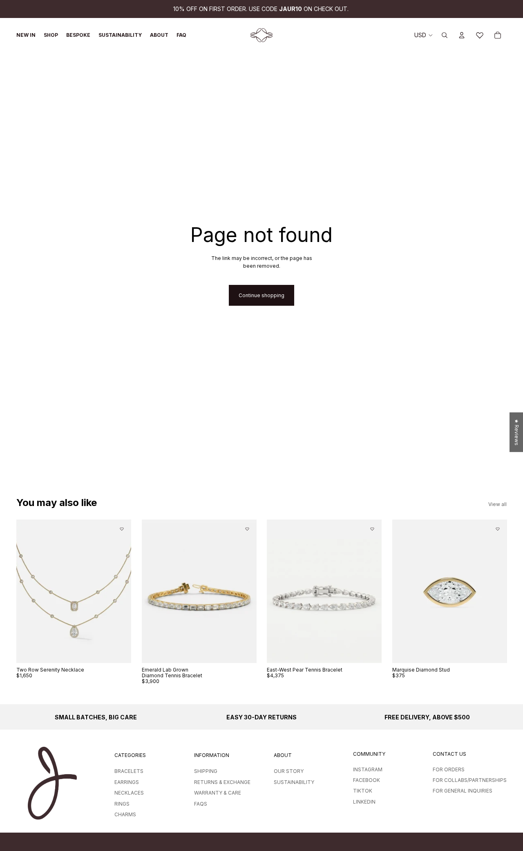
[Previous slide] (28, 591)
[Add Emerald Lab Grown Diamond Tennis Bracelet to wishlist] (246, 529)
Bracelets (128, 771)
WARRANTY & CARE (217, 793)
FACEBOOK (366, 780)
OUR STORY (289, 771)
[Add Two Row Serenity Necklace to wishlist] (121, 529)
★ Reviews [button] (517, 432)
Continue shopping (261, 295)
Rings (122, 804)
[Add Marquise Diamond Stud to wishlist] (497, 529)
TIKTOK (362, 791)
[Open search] (445, 35)
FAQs (200, 804)
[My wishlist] (480, 35)
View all (497, 504)
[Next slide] (119, 591)
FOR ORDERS (449, 769)
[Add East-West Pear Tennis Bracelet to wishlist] (372, 529)
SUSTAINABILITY (294, 782)
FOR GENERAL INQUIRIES (462, 791)
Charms (125, 814)
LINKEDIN (364, 802)
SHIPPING (205, 771)
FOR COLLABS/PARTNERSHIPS (470, 780)
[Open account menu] (462, 35)
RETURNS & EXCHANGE (222, 782)
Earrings (126, 782)
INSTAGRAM (367, 769)
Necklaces (129, 793)
